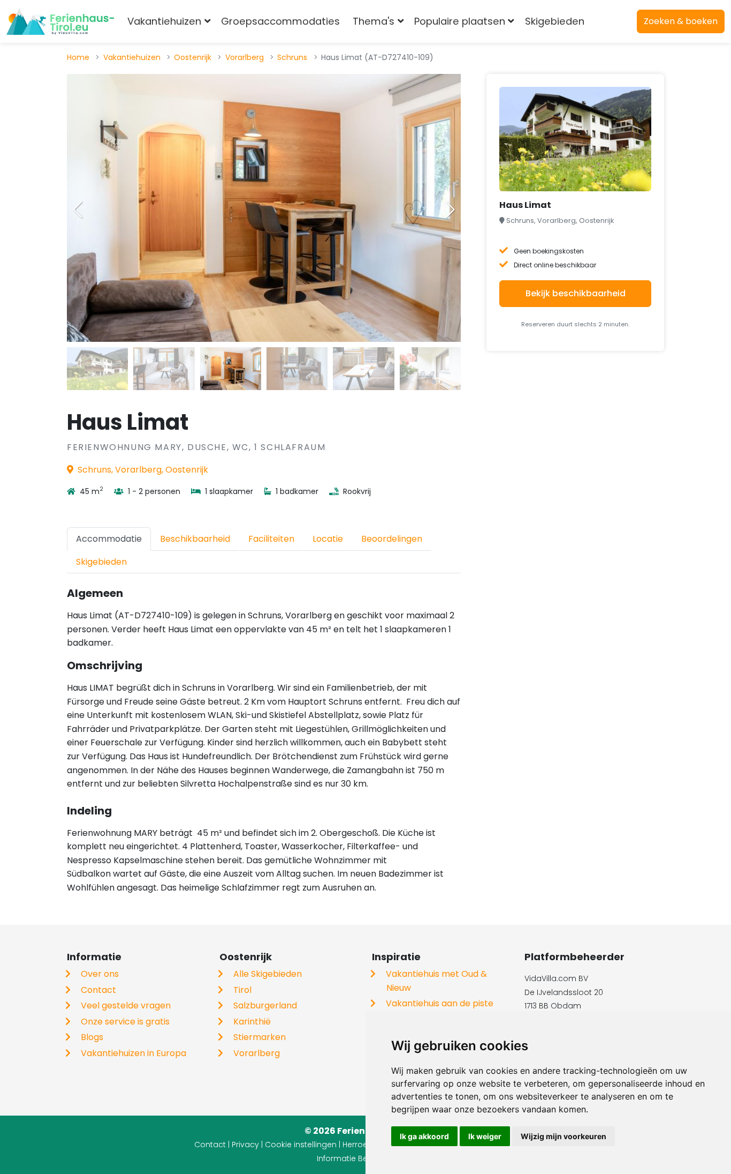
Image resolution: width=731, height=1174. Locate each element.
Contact (98, 990)
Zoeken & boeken (681, 21)
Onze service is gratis (125, 1021)
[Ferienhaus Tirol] (60, 21)
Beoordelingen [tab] (391, 539)
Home (78, 57)
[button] (450, 209)
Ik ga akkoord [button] (424, 1136)
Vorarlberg (244, 57)
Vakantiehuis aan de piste (439, 1003)
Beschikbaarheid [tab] (195, 539)
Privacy (245, 1144)
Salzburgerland (265, 1005)
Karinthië (252, 1021)
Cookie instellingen (301, 1144)
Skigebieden (554, 21)
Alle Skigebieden (267, 974)
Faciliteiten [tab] (271, 539)
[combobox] (608, 21)
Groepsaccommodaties (280, 21)
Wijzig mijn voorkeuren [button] (563, 1136)
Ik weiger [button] (484, 1136)
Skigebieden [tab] (101, 562)
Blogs (92, 1037)
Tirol (242, 990)
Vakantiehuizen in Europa (133, 1053)
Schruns (292, 57)
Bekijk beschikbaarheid (576, 293)
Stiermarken (259, 1037)
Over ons (100, 974)
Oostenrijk (192, 57)
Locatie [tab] (328, 539)
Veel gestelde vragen (126, 1005)
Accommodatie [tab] (109, 539)
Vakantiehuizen (132, 57)
